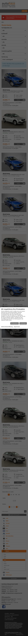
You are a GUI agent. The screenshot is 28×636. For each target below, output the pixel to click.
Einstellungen (23, 323)
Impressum (17, 326)
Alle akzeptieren (14, 323)
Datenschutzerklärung (7, 326)
